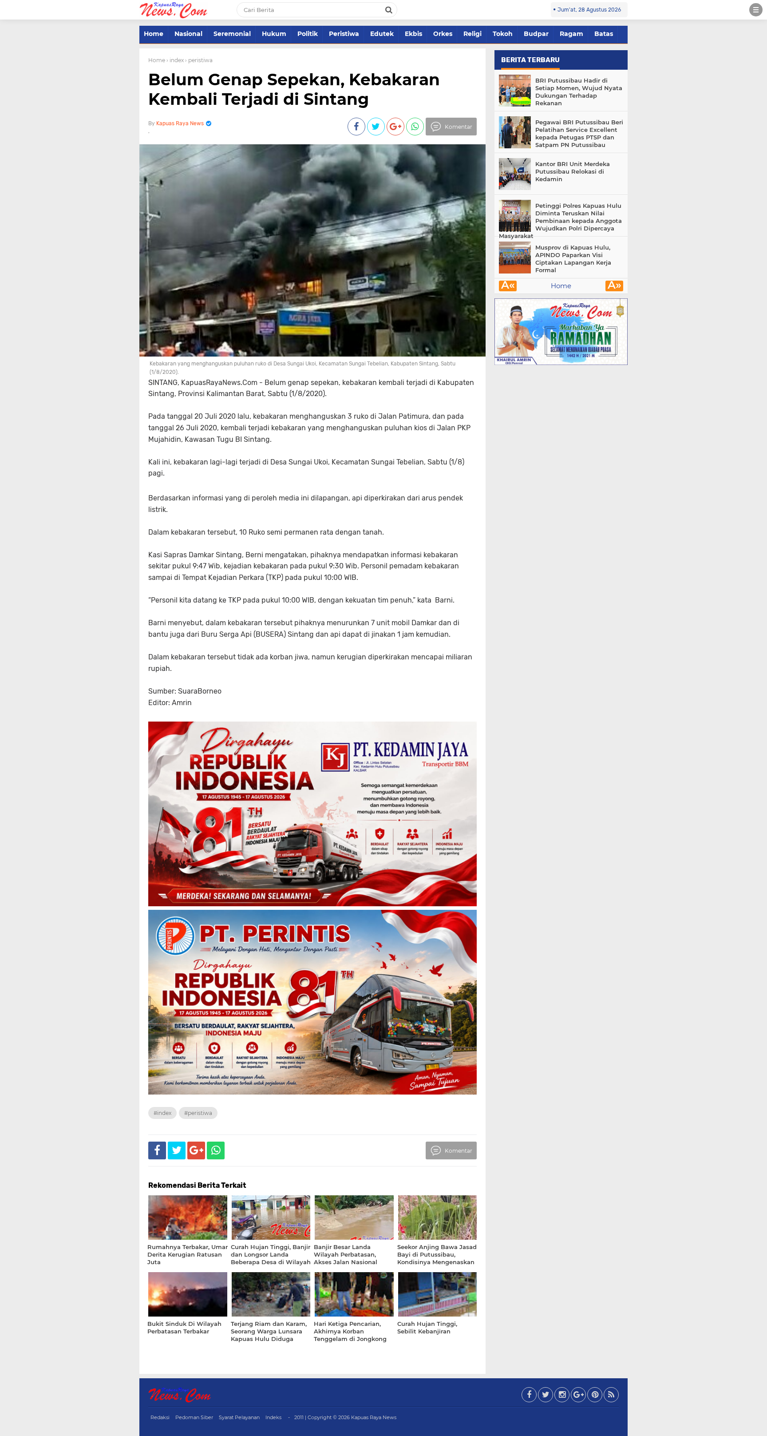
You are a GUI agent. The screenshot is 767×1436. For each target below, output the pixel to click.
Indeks (273, 1417)
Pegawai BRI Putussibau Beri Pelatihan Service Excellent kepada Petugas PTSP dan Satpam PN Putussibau (579, 133)
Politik (307, 34)
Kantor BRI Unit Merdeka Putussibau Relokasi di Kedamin (572, 171)
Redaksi (160, 1417)
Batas (603, 34)
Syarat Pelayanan (239, 1417)
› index (175, 60)
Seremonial (232, 34)
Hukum (274, 34)
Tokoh (503, 34)
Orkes (442, 34)
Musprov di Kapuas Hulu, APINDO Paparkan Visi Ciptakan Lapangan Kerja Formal (573, 259)
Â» (614, 286)
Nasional (188, 34)
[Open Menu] (756, 9)
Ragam (571, 34)
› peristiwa (199, 60)
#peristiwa (198, 1113)
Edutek (382, 34)
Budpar (536, 34)
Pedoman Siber (194, 1417)
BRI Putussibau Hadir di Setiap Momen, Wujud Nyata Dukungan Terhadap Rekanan (578, 92)
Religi (472, 34)
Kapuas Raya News (373, 1417)
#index (162, 1113)
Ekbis (413, 34)
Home (153, 34)
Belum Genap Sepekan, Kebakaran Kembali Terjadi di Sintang (294, 89)
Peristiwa (344, 34)
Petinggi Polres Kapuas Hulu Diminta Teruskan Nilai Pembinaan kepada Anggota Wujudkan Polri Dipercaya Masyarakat (560, 220)
